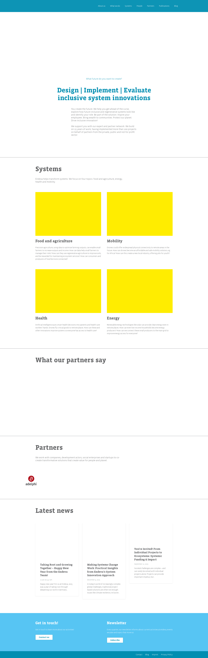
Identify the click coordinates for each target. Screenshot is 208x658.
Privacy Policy (167, 655)
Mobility (114, 241)
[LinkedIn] (37, 655)
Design (68, 90)
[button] (133, 6)
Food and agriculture (53, 241)
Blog (147, 655)
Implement (101, 90)
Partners (49, 447)
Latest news (54, 510)
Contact (139, 655)
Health (41, 318)
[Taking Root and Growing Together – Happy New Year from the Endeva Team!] (57, 541)
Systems (48, 169)
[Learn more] (68, 214)
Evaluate (137, 90)
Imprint (155, 655)
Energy (113, 318)
